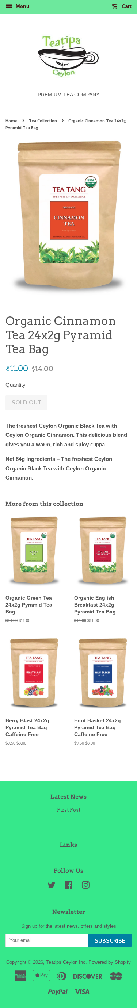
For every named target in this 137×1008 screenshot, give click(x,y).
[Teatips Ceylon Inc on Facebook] (68, 886)
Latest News (68, 796)
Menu (22, 6)
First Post (68, 810)
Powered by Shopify (109, 962)
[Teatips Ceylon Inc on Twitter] (51, 886)
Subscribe (110, 940)
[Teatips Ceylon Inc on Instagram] (85, 886)
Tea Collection (43, 120)
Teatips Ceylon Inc (65, 962)
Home (11, 120)
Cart (126, 6)
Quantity (15, 385)
